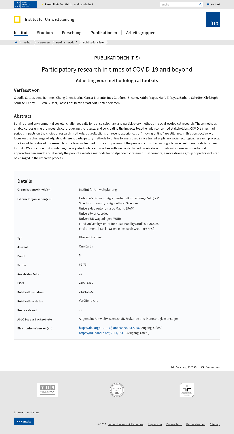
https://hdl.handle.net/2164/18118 (103, 333)
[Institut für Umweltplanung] (15, 42)
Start (200, 4)
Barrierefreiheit (195, 424)
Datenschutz (174, 424)
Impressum (155, 424)
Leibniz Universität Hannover (125, 424)
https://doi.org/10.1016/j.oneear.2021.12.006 (109, 328)
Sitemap (215, 424)
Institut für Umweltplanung (49, 19)
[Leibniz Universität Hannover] (25, 4)
